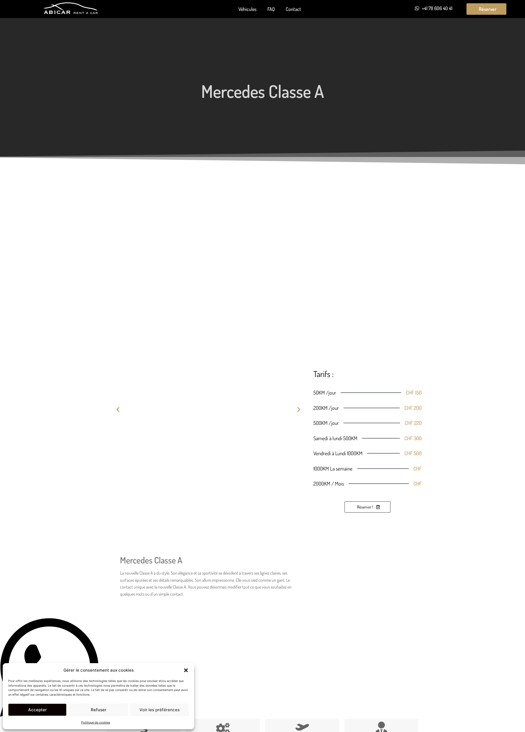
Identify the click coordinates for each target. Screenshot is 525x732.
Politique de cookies (95, 722)
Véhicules (247, 9)
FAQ (271, 9)
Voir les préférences (159, 709)
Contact (293, 9)
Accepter (37, 709)
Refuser (98, 709)
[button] (186, 670)
